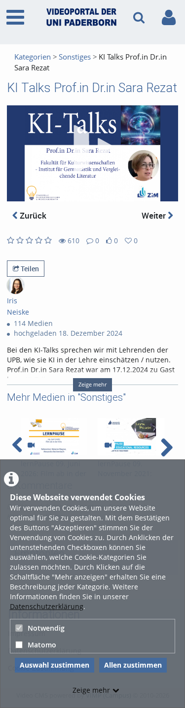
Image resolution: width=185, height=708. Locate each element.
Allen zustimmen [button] (133, 665)
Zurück (32, 215)
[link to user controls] (169, 17)
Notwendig (46, 628)
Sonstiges (75, 57)
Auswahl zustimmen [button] (54, 665)
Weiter (155, 215)
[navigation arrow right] (166, 447)
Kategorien (32, 57)
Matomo (42, 644)
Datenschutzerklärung (46, 606)
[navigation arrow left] (17, 445)
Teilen (29, 268)
